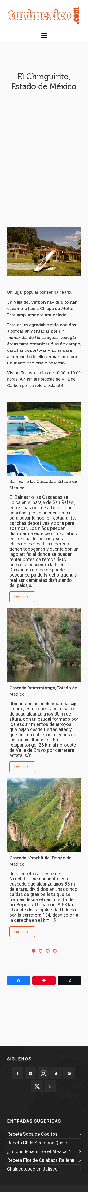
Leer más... (22, 597)
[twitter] (37, 1086)
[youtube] (30, 1073)
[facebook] (17, 1073)
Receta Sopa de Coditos (32, 1134)
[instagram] (43, 1073)
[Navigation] (44, 36)
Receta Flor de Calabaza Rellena (40, 1160)
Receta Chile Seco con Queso (38, 1143)
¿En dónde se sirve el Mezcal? (38, 1151)
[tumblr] (50, 1086)
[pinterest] (69, 1073)
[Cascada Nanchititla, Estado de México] (44, 815)
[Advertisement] (44, 170)
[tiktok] (56, 1073)
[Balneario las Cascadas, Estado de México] (44, 439)
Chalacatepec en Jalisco (32, 1169)
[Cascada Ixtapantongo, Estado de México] (44, 645)
